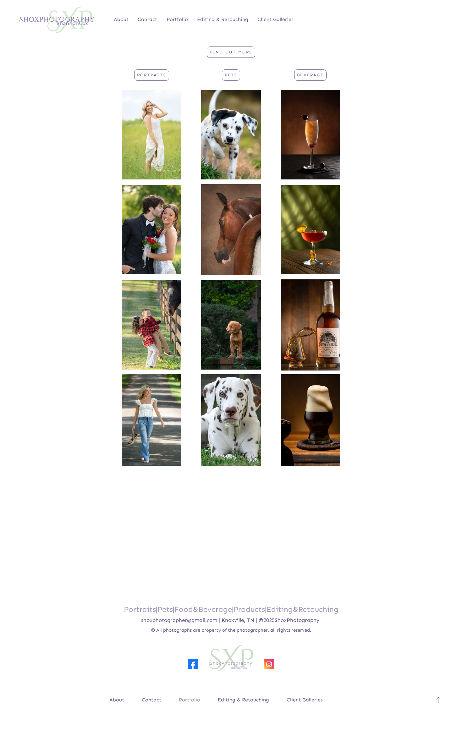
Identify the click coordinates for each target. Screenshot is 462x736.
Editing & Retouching (222, 19)
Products (249, 609)
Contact (147, 19)
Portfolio (177, 19)
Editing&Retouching (302, 609)
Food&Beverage (203, 609)
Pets (165, 609)
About (121, 19)
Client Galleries (275, 19)
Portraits (140, 609)
